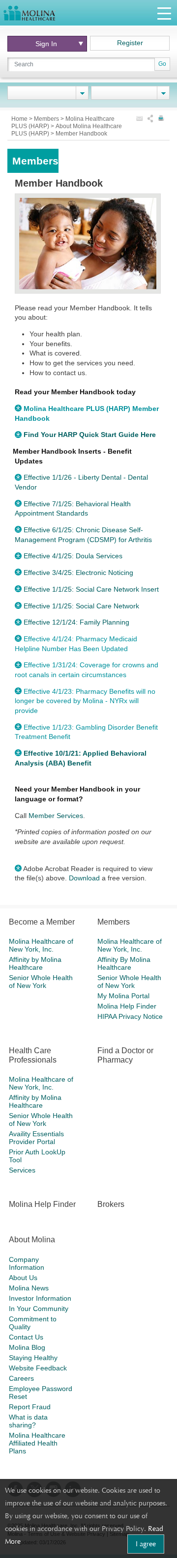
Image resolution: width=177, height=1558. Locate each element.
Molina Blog (27, 1347)
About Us (23, 1278)
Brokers (110, 1204)
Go (162, 63)
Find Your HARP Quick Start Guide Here (90, 434)
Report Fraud (30, 1407)
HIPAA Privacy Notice (130, 1016)
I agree (146, 1543)
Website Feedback (38, 1368)
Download (84, 878)
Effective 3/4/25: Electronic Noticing (78, 572)
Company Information (26, 1263)
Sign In (46, 44)
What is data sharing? (28, 1421)
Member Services (56, 816)
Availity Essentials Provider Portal (36, 1138)
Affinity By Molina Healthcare (123, 963)
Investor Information (40, 1298)
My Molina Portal (123, 996)
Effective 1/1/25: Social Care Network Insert (91, 589)
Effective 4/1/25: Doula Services (73, 556)
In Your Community (38, 1308)
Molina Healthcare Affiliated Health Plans (37, 1443)
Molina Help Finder (126, 1006)
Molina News (29, 1288)
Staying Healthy (33, 1358)
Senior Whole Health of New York (41, 981)
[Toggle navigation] (164, 13)
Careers (21, 1378)
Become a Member (42, 922)
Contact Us (26, 1337)
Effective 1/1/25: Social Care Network (81, 606)
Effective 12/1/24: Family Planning (76, 622)
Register (130, 43)
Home (20, 118)
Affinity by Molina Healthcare (35, 963)
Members (47, 118)
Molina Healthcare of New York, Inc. (41, 945)
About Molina (32, 1239)
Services (22, 1170)
